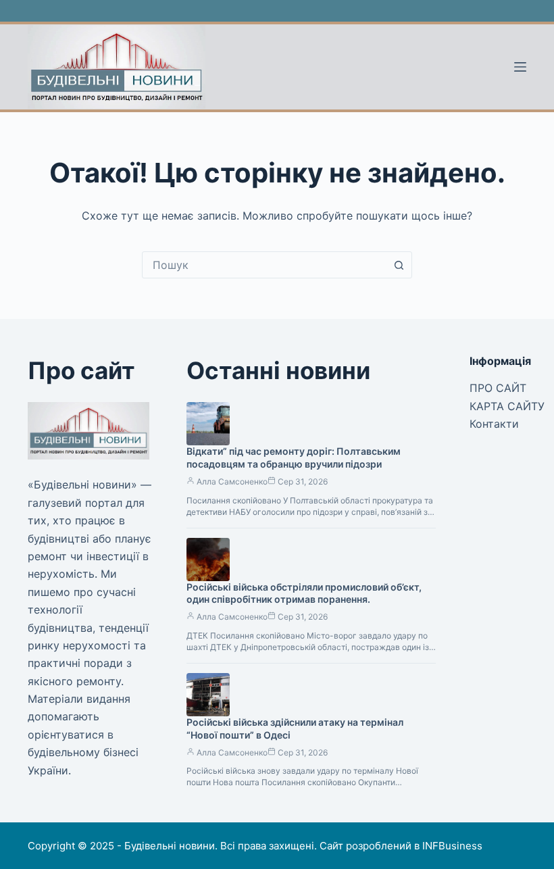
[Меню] (520, 67)
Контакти (494, 423)
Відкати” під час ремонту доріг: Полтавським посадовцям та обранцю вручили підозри (293, 457)
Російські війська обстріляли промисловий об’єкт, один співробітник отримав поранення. (304, 593)
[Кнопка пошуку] (398, 265)
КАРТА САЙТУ (507, 406)
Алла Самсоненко (232, 481)
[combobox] (264, 264)
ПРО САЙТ (498, 388)
